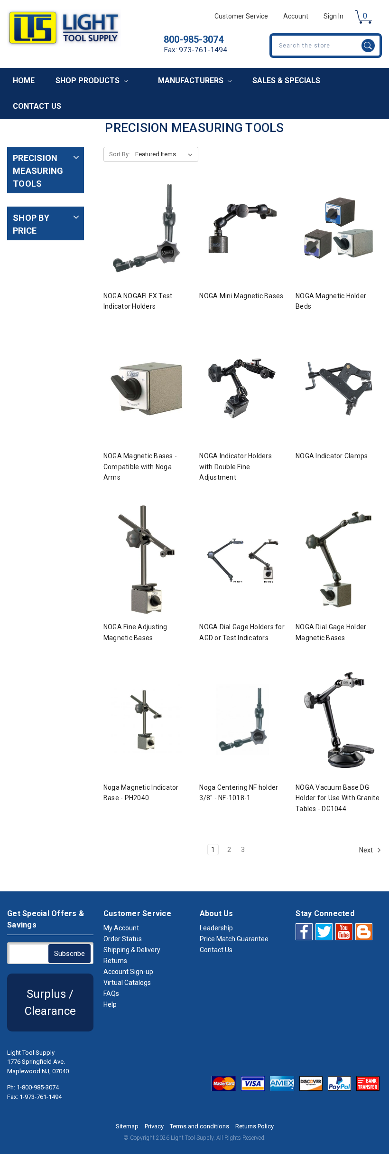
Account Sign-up (128, 971)
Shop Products (88, 80)
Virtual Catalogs (127, 982)
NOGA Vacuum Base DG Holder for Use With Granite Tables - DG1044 (338, 798)
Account (295, 16)
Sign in (333, 16)
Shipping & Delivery (131, 950)
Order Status (122, 939)
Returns (115, 961)
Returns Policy (254, 1126)
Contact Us (37, 106)
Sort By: (119, 154)
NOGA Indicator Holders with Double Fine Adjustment (235, 466)
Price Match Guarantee (234, 939)
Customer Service (241, 16)
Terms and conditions (199, 1126)
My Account (121, 928)
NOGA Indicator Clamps (332, 456)
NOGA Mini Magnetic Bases (241, 296)
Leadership (216, 928)
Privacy (154, 1126)
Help (110, 1004)
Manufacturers (191, 80)
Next (366, 850)
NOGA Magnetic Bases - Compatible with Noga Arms (140, 466)
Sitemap (127, 1126)
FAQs (111, 993)
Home (24, 80)
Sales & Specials (286, 80)
